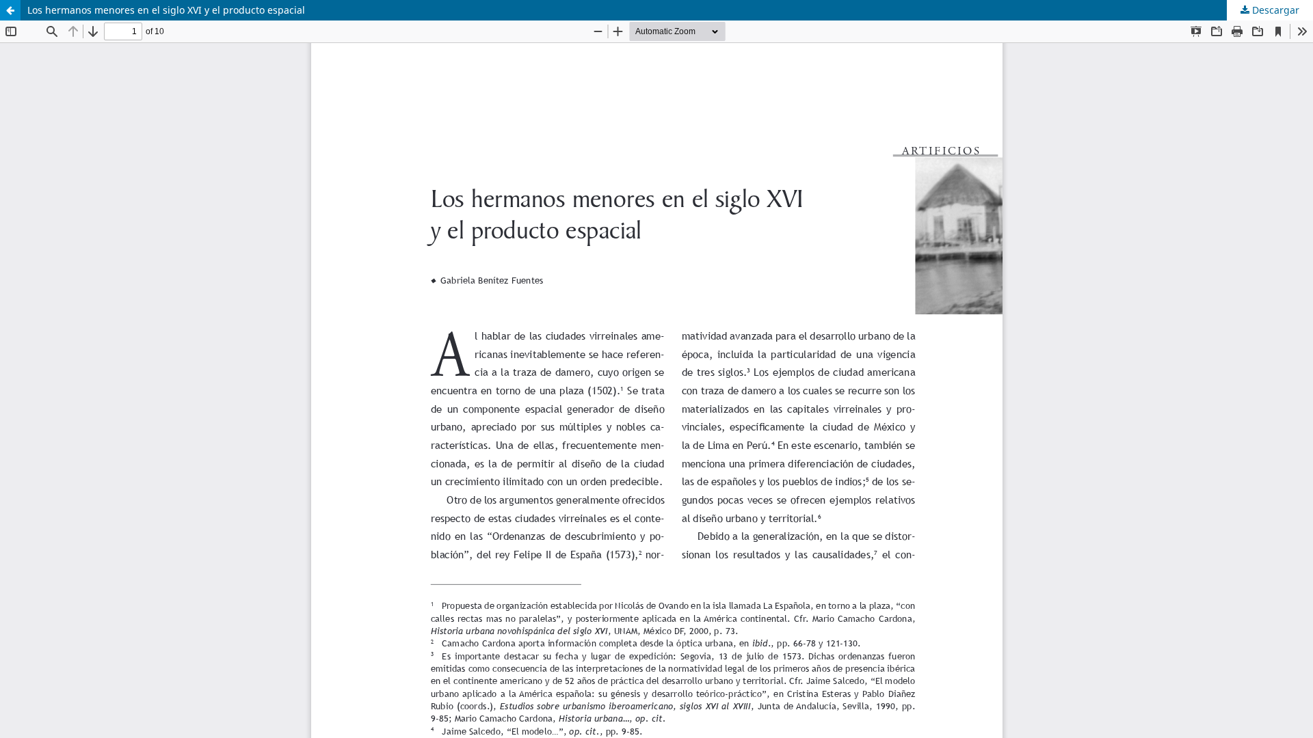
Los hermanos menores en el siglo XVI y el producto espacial (166, 9)
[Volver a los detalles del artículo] (10, 10)
